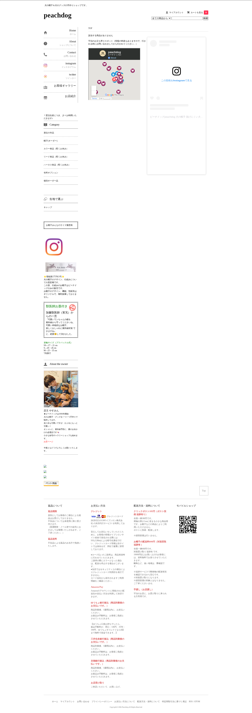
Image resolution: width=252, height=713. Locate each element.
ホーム (55, 701)
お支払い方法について (124, 701)
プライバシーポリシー (102, 701)
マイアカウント (176, 12)
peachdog (57, 15)
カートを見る (199, 12)
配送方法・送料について (148, 701)
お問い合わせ (83, 701)
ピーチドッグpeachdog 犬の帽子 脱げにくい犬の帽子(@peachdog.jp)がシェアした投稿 (197, 116)
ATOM (197, 701)
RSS (191, 701)
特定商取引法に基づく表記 (174, 701)
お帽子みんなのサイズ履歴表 (59, 225)
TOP (90, 28)
